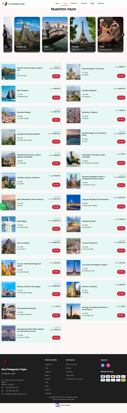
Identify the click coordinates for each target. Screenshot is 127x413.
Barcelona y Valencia (89, 112)
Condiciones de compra (74, 379)
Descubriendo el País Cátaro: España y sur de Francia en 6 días (30, 330)
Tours (65, 3)
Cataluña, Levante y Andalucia (28, 178)
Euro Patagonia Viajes (17, 4)
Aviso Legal (70, 375)
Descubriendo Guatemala (26, 308)
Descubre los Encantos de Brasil (28, 134)
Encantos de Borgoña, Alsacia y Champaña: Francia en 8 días (93, 178)
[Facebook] (103, 365)
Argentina (48, 364)
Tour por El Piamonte (89, 243)
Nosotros (101, 3)
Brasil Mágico (22, 221)
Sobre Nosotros (71, 364)
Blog (92, 3)
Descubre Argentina (89, 90)
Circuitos (84, 3)
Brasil (47, 375)
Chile (46, 368)
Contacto (69, 372)
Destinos (74, 3)
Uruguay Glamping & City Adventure (95, 199)
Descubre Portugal (23, 112)
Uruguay (48, 372)
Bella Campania (23, 90)
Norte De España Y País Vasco (93, 69)
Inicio (57, 3)
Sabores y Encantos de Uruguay (28, 286)
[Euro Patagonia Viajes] (4, 362)
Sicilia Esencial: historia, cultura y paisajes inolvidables (29, 156)
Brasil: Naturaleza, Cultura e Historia (30, 199)
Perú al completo (23, 243)
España (47, 379)
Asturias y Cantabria (89, 286)
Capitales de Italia (88, 221)
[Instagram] (108, 365)
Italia (46, 386)
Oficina (68, 368)
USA (46, 382)
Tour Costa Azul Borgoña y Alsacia (94, 265)
